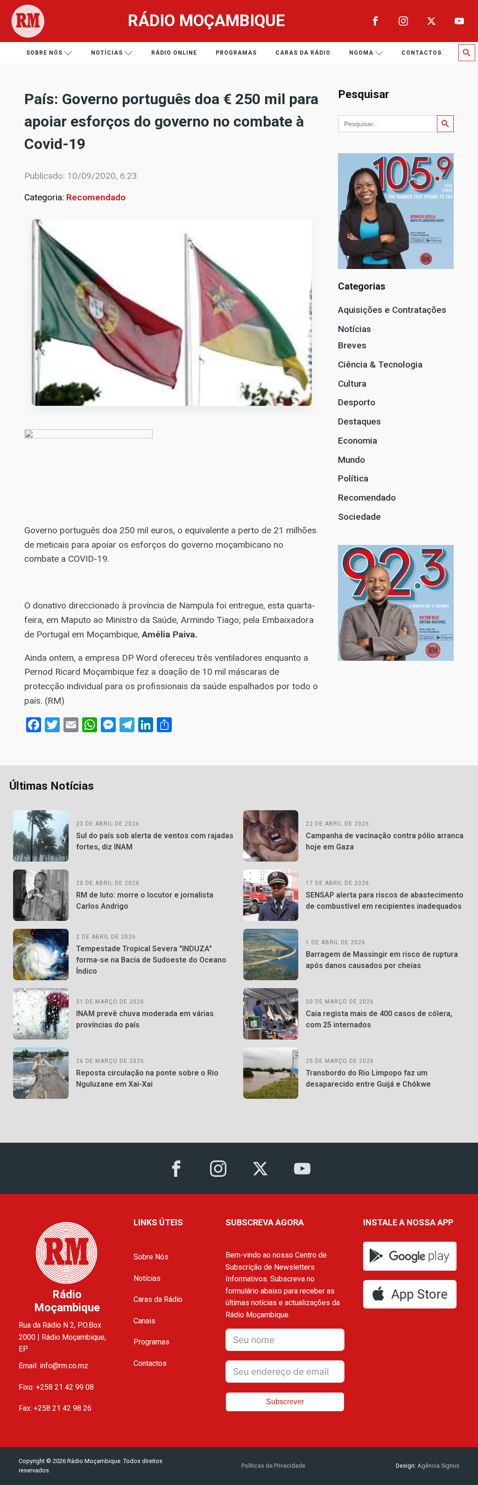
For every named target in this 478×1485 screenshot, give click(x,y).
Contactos (421, 53)
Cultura (352, 383)
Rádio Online (174, 53)
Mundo (351, 459)
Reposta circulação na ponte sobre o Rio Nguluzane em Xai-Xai (147, 1078)
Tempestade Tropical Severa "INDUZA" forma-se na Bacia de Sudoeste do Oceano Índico (151, 960)
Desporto (356, 402)
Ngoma (361, 53)
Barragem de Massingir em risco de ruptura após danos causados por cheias (382, 960)
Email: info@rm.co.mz (53, 1365)
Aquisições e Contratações (392, 309)
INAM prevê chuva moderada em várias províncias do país (145, 1019)
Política (353, 478)
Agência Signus (437, 1465)
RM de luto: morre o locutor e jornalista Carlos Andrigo (144, 901)
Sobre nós (44, 53)
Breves (352, 345)
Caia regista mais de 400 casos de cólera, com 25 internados (379, 1019)
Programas (236, 53)
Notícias (107, 53)
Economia (357, 440)
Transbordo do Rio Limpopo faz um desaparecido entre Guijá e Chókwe (368, 1078)
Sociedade (359, 516)
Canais (144, 1320)
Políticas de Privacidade (273, 1465)
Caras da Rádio (302, 53)
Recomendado (96, 197)
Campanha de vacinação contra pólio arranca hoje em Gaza (385, 841)
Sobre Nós (151, 1256)
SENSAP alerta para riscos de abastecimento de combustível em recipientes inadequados (385, 901)
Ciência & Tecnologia (380, 364)
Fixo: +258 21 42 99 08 (56, 1387)
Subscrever (285, 1402)
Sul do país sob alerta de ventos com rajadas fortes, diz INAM (154, 841)
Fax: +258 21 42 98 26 (55, 1408)
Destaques (359, 421)
